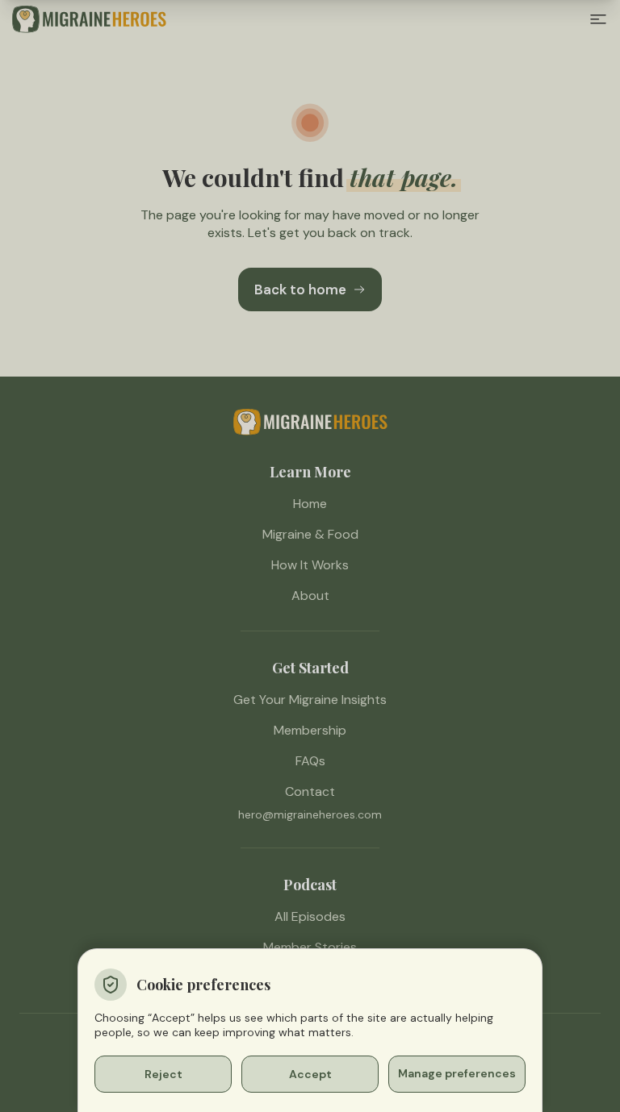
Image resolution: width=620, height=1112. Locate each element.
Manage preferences (457, 1073)
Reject (163, 1074)
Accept (310, 1074)
